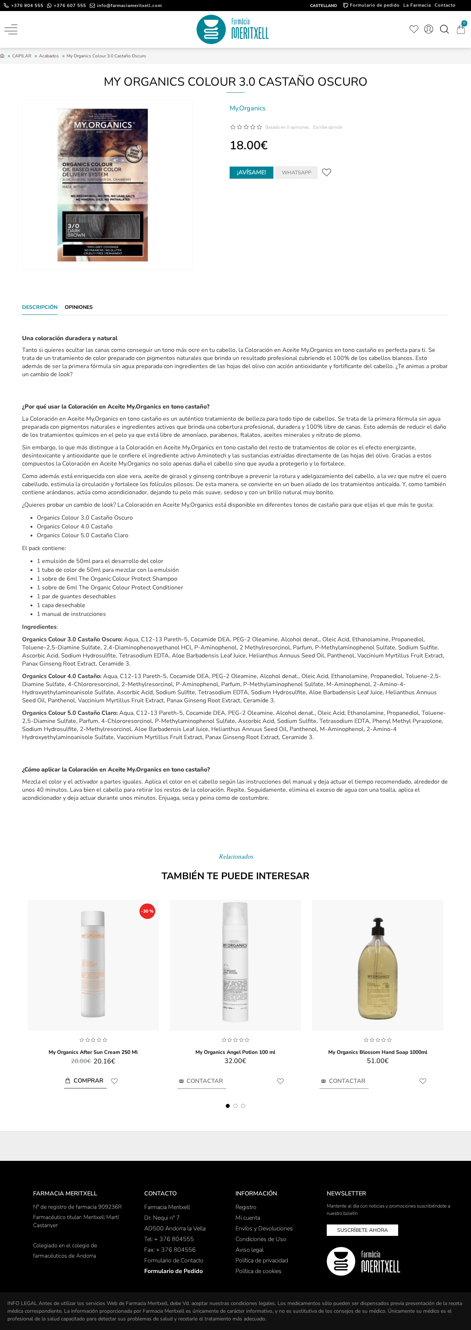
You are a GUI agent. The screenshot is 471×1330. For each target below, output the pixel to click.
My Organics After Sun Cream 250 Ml (93, 1052)
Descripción (39, 307)
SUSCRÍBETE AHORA (362, 1230)
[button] (228, 1106)
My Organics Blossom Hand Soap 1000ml (377, 1052)
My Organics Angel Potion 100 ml (235, 1052)
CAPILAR (21, 56)
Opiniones (79, 307)
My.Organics (248, 108)
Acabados (49, 56)
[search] (444, 29)
